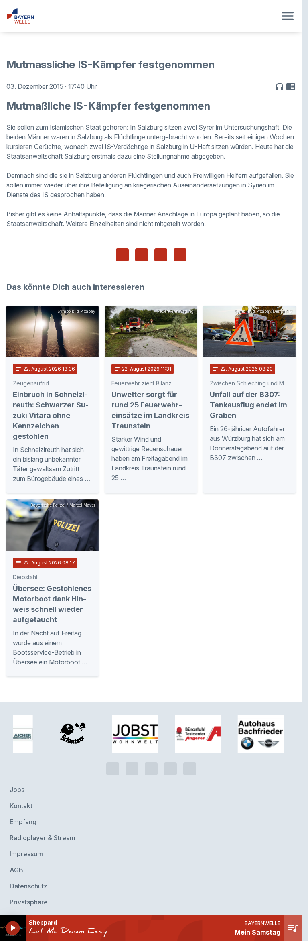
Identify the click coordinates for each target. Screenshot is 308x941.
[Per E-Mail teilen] (180, 254)
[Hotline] (112, 768)
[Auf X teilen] (141, 254)
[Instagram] (170, 768)
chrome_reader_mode (291, 86)
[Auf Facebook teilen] (122, 254)
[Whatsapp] (132, 768)
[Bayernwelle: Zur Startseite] (141, 16)
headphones (279, 86)
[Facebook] (151, 768)
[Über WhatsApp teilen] (160, 254)
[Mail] (189, 768)
